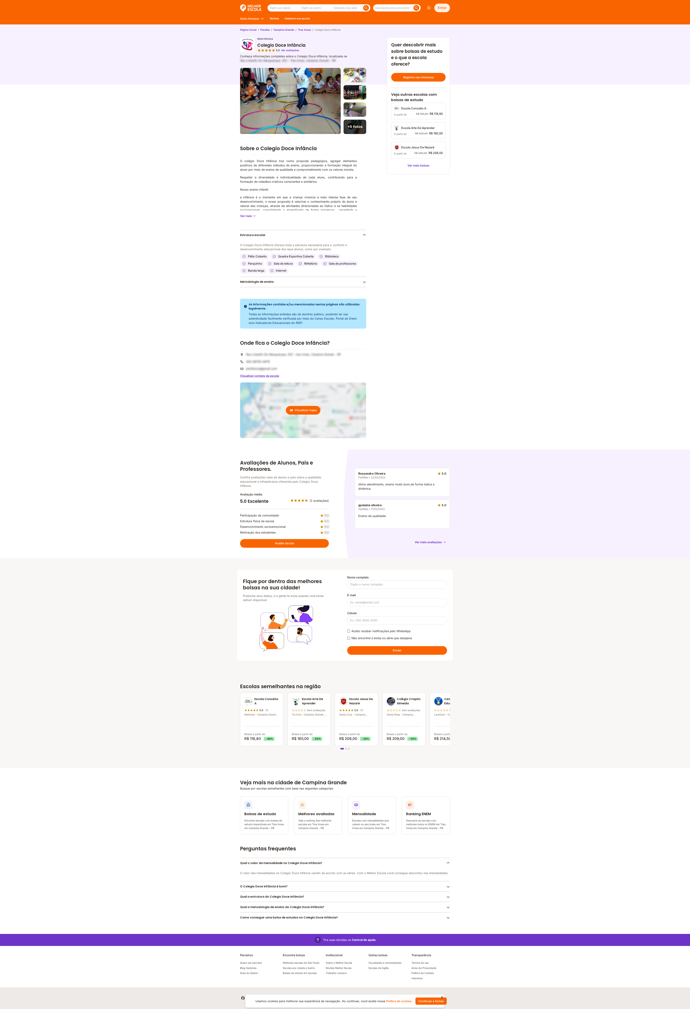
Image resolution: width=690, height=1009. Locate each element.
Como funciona (249, 18)
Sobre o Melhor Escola (339, 962)
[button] (345, 940)
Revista (274, 18)
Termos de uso (420, 962)
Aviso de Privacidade (423, 967)
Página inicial (248, 29)
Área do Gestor (249, 973)
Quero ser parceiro (251, 962)
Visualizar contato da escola (259, 376)
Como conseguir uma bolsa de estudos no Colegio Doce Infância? (289, 917)
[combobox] (283, 8)
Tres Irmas (304, 29)
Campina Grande (283, 29)
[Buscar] (366, 8)
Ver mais (246, 216)
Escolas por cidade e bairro (299, 967)
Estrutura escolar (253, 235)
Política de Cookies (422, 973)
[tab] (342, 748)
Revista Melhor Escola (338, 967)
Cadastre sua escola (297, 18)
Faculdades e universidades (385, 962)
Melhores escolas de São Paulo (301, 962)
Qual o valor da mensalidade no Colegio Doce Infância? (281, 863)
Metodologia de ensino (257, 282)
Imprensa (416, 978)
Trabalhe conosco (336, 973)
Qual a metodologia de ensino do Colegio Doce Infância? (282, 907)
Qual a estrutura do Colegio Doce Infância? (272, 897)
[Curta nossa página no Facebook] (243, 998)
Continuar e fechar (431, 1001)
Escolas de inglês (379, 967)
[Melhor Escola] (251, 8)
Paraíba (265, 29)
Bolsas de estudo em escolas (300, 973)
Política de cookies (399, 1001)
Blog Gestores (248, 967)
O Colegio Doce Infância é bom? (264, 886)
